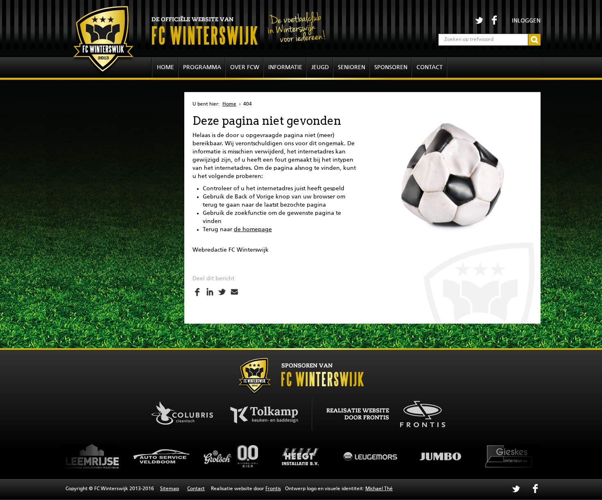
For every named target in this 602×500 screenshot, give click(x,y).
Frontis (273, 488)
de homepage (253, 229)
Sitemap (169, 488)
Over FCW (244, 67)
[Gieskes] (463, 456)
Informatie (285, 67)
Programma (202, 67)
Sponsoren (390, 67)
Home (165, 67)
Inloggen (526, 21)
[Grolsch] (185, 456)
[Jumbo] (393, 456)
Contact (429, 67)
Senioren (351, 67)
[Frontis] (418, 412)
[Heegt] (254, 456)
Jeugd (320, 67)
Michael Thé (379, 488)
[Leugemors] (324, 456)
